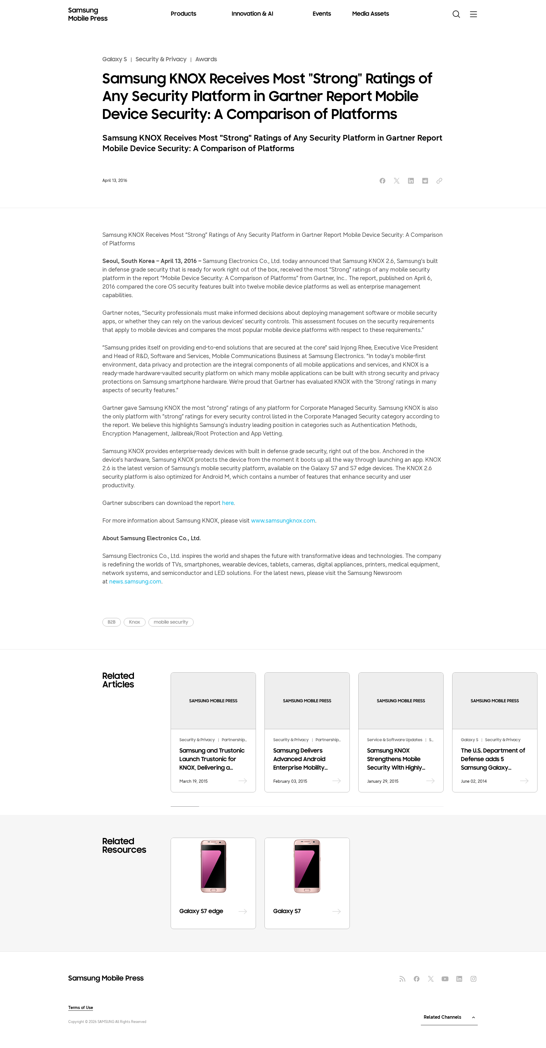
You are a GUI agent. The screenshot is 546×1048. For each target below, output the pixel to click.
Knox (134, 622)
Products (183, 14)
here (227, 503)
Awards (206, 60)
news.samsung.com (135, 581)
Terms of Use (80, 1008)
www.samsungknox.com (283, 520)
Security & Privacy (161, 60)
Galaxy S (114, 60)
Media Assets (370, 14)
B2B (111, 622)
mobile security (171, 622)
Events (322, 14)
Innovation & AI (252, 14)
